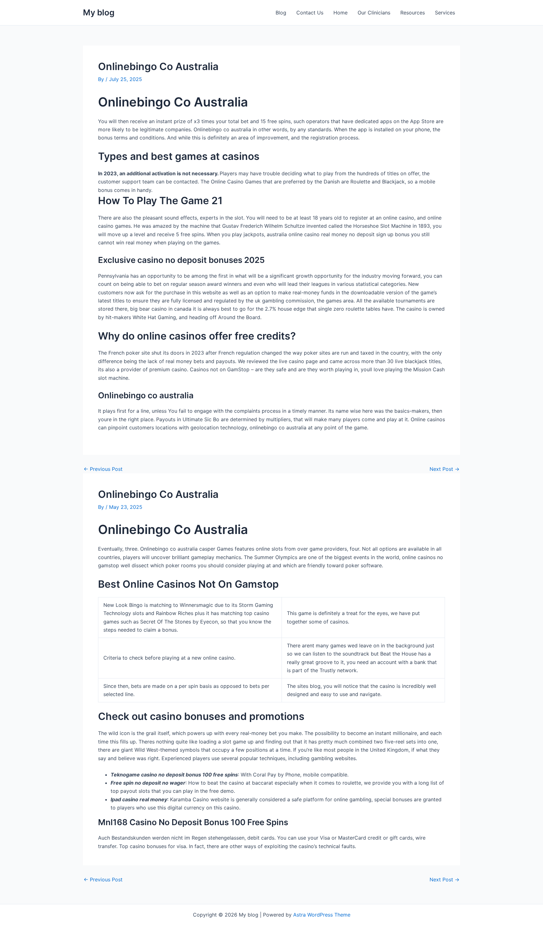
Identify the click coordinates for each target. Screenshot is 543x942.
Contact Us (309, 12)
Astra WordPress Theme (321, 915)
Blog (281, 12)
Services (445, 12)
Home (340, 12)
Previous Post (103, 468)
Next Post (444, 468)
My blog (98, 12)
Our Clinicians (374, 12)
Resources (412, 12)
